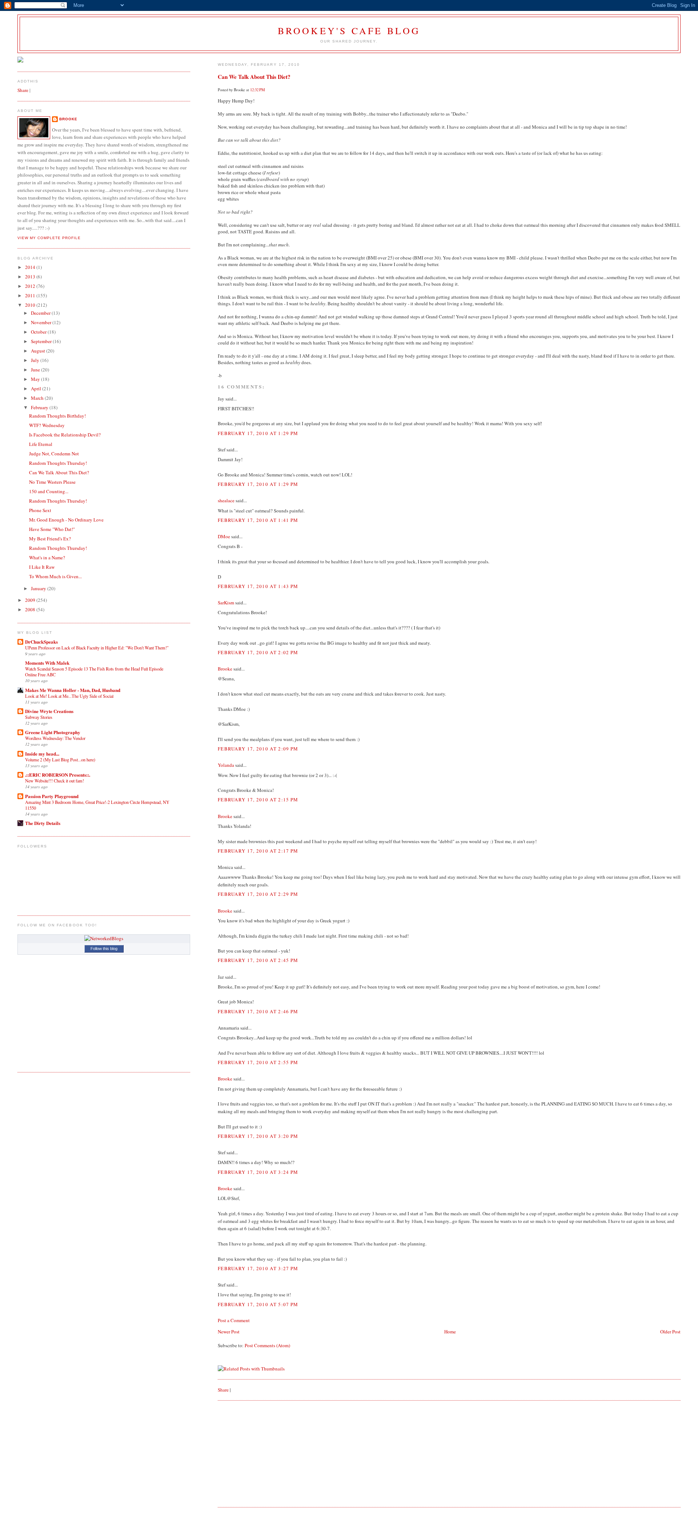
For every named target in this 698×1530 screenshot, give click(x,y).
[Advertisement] (272, 1453)
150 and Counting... (48, 491)
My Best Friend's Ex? (50, 538)
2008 (30, 609)
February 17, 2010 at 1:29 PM (258, 433)
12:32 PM (257, 89)
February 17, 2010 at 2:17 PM (258, 850)
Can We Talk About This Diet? (254, 77)
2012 (30, 286)
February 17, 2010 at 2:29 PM (258, 894)
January (39, 588)
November (41, 322)
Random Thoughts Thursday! (58, 463)
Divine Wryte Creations (49, 711)
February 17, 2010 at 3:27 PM (258, 1268)
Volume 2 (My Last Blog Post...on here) (60, 759)
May (36, 379)
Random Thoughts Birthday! (57, 415)
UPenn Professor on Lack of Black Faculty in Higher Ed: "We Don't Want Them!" (97, 648)
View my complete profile (49, 238)
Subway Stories (38, 717)
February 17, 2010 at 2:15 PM (258, 799)
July (35, 360)
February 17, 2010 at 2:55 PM (258, 1062)
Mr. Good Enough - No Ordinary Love (66, 519)
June (36, 369)
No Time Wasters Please (52, 482)
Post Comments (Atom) (267, 1345)
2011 (30, 295)
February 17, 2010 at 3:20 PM (258, 1136)
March (38, 398)
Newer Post (229, 1331)
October (39, 332)
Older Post (670, 1331)
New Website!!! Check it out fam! (54, 781)
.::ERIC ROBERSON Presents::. (57, 774)
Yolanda (226, 765)
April (36, 388)
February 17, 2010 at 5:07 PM (258, 1304)
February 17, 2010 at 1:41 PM (258, 520)
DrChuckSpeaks (41, 641)
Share (223, 1389)
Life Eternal (40, 444)
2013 (30, 276)
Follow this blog (104, 948)
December (41, 313)
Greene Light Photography (52, 732)
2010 (30, 305)
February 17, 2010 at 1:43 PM (258, 586)
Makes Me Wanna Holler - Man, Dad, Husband (72, 690)
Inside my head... (42, 753)
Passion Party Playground (52, 796)
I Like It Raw (42, 567)
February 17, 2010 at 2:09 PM (258, 748)
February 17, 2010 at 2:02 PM (258, 652)
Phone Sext (40, 510)
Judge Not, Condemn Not (54, 453)
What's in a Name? (47, 557)
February (40, 407)
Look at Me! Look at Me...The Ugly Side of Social (69, 696)
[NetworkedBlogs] (103, 938)
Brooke (225, 668)
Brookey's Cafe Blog (349, 30)
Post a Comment (234, 1320)
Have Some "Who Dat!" (52, 529)
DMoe (224, 536)
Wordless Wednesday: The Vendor (55, 738)
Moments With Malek (47, 662)
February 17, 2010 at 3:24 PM (258, 1172)
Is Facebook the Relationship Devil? (65, 434)
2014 (30, 267)
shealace (226, 500)
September (42, 341)
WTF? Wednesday (47, 425)
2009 (30, 600)
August (38, 350)
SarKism (226, 602)
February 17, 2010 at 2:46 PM (258, 1011)
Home (450, 1331)
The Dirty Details (42, 823)
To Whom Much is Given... (55, 576)
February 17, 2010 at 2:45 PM (258, 960)
